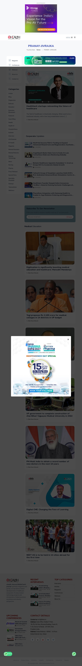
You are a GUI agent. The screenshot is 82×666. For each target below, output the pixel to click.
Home (38, 50)
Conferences (15, 65)
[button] (69, 38)
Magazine (15, 60)
